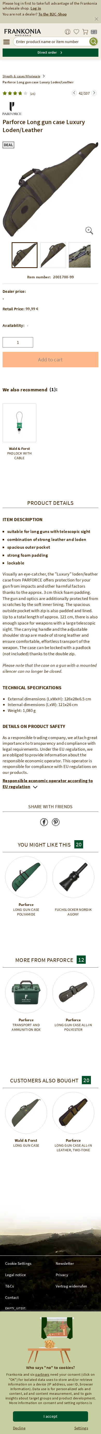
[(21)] (16, 93)
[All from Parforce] (12, 107)
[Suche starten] (93, 41)
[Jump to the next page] (74, 93)
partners (42, 1374)
